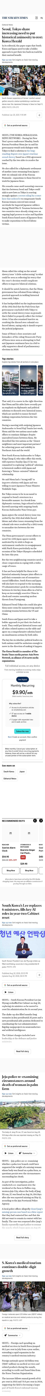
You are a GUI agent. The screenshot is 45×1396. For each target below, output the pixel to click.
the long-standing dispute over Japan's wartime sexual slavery (20, 153)
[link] (15, 18)
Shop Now (11, 871)
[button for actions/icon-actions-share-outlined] (39, 115)
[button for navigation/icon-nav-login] (36, 18)
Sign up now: (7, 60)
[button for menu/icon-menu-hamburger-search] (41, 17)
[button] (36, 18)
